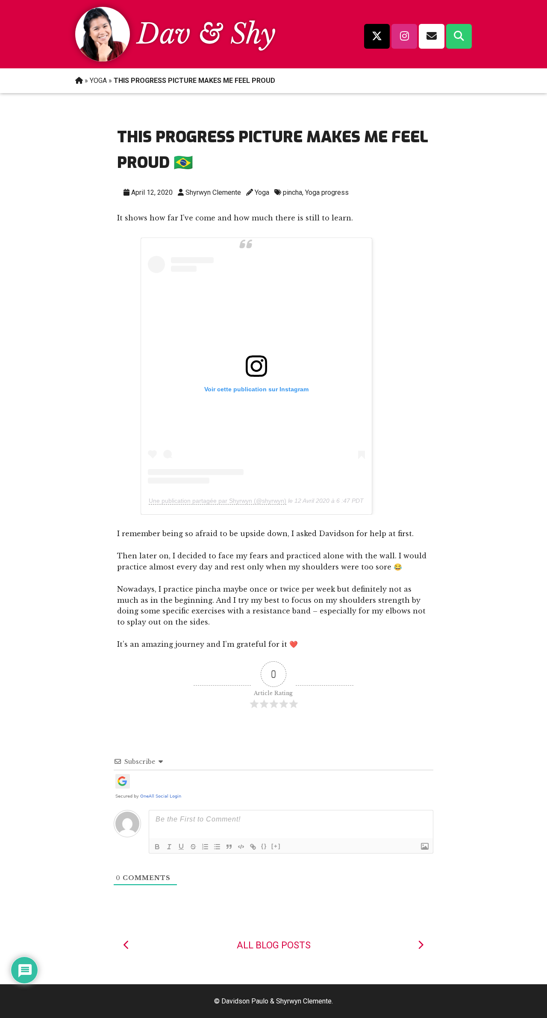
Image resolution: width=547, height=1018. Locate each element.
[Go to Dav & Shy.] (79, 80)
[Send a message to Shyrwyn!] (431, 36)
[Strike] (193, 847)
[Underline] (181, 847)
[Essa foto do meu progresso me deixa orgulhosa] (420, 945)
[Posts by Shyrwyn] (102, 59)
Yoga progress (327, 192)
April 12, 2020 (152, 192)
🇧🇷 (183, 162)
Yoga (262, 192)
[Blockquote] (229, 847)
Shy (253, 34)
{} (264, 846)
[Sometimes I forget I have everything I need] (126, 945)
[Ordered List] (205, 847)
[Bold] (157, 847)
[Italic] (169, 847)
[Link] (253, 847)
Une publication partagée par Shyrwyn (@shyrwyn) (217, 500)
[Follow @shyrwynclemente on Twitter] (377, 36)
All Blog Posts (274, 945)
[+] (276, 846)
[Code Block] (241, 847)
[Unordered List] (217, 847)
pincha (292, 192)
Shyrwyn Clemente (213, 192)
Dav (164, 34)
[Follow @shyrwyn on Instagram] (404, 36)
